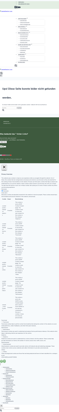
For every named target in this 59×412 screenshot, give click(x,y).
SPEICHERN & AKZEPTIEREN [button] (9, 357)
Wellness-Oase (23, 42)
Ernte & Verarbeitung (25, 24)
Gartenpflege (23, 20)
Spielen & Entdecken (24, 22)
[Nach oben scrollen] (1, 361)
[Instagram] (15, 8)
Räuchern (22, 56)
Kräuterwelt (5, 373)
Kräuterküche (23, 28)
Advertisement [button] (5, 342)
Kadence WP (19, 159)
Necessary (6, 191)
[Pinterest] (17, 8)
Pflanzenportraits (24, 30)
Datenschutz (7, 123)
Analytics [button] (3, 335)
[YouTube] (5, 147)
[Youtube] (19, 8)
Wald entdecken (24, 46)
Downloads (21, 62)
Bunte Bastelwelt (24, 34)
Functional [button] (4, 320)
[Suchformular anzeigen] (15, 65)
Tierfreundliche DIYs (25, 40)
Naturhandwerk (24, 36)
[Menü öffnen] (1, 76)
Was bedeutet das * (24, 4)
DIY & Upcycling (23, 38)
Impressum (6, 121)
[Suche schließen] (1, 406)
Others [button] (3, 349)
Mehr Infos (3, 142)
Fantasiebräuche (24, 60)
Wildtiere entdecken (25, 48)
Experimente (23, 50)
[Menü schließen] (0, 364)
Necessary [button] (4, 189)
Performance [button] (4, 327)
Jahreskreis (5, 396)
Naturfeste (22, 58)
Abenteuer (22, 52)
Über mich (21, 2)
